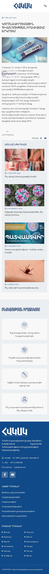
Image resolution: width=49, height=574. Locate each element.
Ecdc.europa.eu (32, 542)
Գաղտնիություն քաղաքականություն (18, 511)
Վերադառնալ (8, 134)
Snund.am (7, 537)
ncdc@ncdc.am (20, 467)
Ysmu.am (30, 532)
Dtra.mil (7, 542)
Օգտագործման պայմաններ (14, 516)
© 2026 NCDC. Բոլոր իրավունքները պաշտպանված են (22, 569)
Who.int (29, 537)
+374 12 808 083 (16, 462)
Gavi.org (7, 551)
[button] (45, 6)
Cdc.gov (29, 546)
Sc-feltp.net (8, 556)
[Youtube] (45, 138)
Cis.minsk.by (8, 546)
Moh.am (7, 532)
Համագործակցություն (12, 507)
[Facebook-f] (41, 138)
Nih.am (29, 556)
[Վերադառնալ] (8, 131)
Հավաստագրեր (9, 502)
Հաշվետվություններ (11, 497)
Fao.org (29, 551)
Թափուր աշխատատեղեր (13, 492)
